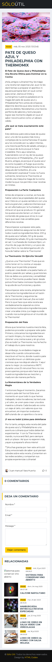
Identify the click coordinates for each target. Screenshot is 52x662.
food (8, 47)
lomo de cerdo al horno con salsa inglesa (31, 640)
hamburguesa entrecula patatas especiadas (31, 608)
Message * (10, 526)
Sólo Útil (11, 654)
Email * (8, 515)
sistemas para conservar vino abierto (35, 577)
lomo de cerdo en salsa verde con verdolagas (31, 624)
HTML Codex (31, 657)
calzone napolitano (32, 593)
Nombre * (10, 504)
